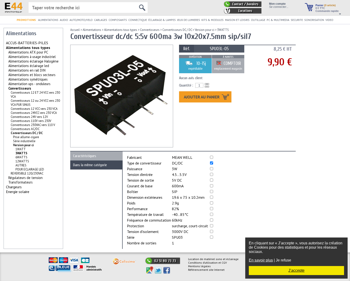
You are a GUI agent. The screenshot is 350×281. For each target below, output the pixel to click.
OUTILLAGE (258, 20)
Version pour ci (23, 145)
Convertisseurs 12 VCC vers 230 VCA (34, 109)
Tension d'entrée (140, 174)
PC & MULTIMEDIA (278, 20)
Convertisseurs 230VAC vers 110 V (33, 125)
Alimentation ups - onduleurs (29, 84)
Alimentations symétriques (28, 79)
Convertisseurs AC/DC (25, 129)
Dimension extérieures (144, 197)
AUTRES (20, 165)
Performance (137, 208)
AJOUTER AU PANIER (202, 97)
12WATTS (22, 161)
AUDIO (64, 20)
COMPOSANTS (118, 20)
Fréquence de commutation (149, 220)
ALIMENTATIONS (48, 20)
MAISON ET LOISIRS (237, 20)
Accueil (75, 30)
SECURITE (297, 20)
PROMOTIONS (26, 20)
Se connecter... (278, 6)
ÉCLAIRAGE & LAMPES (162, 20)
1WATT (20, 149)
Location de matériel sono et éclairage (213, 259)
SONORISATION (314, 20)
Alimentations (92, 30)
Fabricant (134, 157)
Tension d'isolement (143, 231)
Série (131, 237)
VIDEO (329, 20)
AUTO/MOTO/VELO (81, 20)
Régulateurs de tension (25, 177)
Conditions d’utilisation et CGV (207, 262)
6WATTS (21, 157)
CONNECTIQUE (137, 20)
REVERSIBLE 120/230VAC (27, 173)
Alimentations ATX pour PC (28, 52)
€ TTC (320, 8)
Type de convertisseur (144, 163)
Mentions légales (199, 266)
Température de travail (145, 214)
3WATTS (223, 30)
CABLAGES (100, 20)
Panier (325, 5)
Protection (135, 225)
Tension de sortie (140, 180)
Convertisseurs (19, 88)
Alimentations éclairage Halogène (33, 61)
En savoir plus (261, 260)
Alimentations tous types (28, 47)
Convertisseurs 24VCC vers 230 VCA (34, 113)
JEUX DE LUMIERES (188, 20)
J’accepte (296, 270)
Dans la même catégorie (90, 165)
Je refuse (283, 260)
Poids (131, 203)
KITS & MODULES (212, 20)
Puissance (134, 168)
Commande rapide (327, 11)
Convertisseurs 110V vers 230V (31, 121)
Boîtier (132, 191)
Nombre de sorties (141, 243)
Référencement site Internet (206, 269)
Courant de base (140, 186)
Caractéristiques (84, 156)
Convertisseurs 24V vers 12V (29, 117)
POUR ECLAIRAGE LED (29, 169)
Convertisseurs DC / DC (27, 133)
